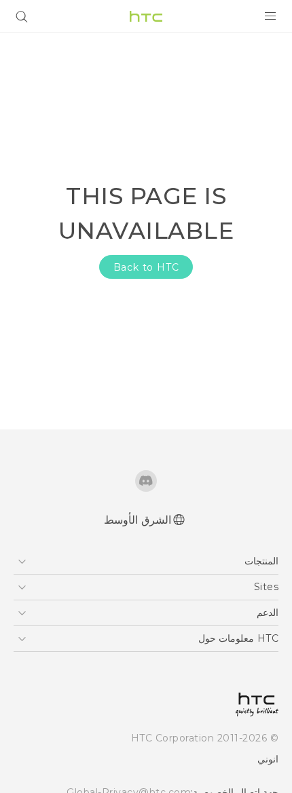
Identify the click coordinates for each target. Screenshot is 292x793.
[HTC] (146, 16)
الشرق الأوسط (137, 520)
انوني (267, 759)
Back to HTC (146, 267)
